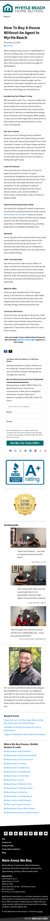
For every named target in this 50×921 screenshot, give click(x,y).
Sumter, (17, 871)
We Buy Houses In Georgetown (17, 771)
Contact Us (6, 842)
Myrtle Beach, (8, 865)
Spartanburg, (8, 871)
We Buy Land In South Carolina (17, 804)
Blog (4, 852)
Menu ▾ (7, 16)
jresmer (9, 45)
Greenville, (25, 868)
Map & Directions (8, 889)
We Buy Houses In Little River (16, 775)
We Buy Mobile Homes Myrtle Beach (19, 808)
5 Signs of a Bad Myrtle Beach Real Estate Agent (25, 734)
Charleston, (19, 865)
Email (10, 412)
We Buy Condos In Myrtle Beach (17, 800)
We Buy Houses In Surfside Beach (18, 796)
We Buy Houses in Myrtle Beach (17, 751)
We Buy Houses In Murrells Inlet (18, 784)
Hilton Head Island (29, 871)
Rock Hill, (15, 868)
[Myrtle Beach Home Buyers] (25, 504)
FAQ (3, 839)
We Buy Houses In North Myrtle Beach (20, 755)
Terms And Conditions (11, 849)
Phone (9, 421)
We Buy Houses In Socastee (15, 792)
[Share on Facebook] (5, 351)
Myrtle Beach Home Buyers (15, 214)
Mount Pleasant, (32, 865)
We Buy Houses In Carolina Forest (18, 759)
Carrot (40, 911)
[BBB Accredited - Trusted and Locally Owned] (25, 472)
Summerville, (36, 868)
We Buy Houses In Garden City (17, 767)
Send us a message (25, 339)
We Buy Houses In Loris (14, 780)
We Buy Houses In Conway (15, 763)
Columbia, (6, 868)
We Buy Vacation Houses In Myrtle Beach (21, 812)
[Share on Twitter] (10, 351)
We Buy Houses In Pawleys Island (18, 788)
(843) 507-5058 (30, 342)
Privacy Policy (8, 845)
